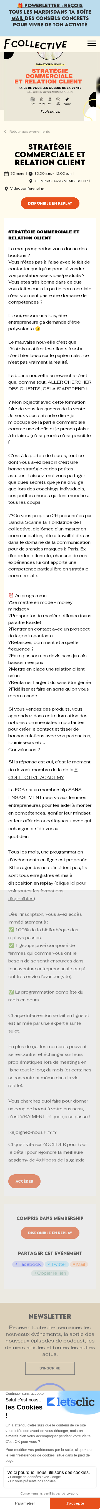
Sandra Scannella (27, 522)
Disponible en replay (50, 203)
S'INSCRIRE (50, 1368)
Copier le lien (51, 1273)
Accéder (24, 1181)
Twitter (58, 1264)
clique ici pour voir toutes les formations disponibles (47, 891)
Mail (80, 1264)
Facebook (29, 1264)
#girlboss (46, 1160)
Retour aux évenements (29, 131)
